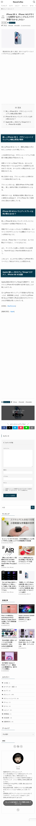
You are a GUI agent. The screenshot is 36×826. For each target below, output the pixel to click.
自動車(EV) (8, 722)
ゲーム (7, 702)
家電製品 (7, 714)
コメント (6, 448)
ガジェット (12, 22)
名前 (5, 470)
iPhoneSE (10, 25)
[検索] (21, 746)
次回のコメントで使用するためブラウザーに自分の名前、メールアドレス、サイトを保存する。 (18, 489)
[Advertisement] (18, 79)
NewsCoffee (18, 2)
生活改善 (8, 718)
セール (7, 706)
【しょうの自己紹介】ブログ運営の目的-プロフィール (18, 803)
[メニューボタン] (2, 2)
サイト (5, 482)
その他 (7, 683)
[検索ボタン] (34, 2)
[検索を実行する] (33, 507)
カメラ (7, 690)
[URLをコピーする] (32, 427)
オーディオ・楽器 (10, 687)
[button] (4, 427)
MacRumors (11, 306)
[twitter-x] (15, 746)
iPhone (5, 25)
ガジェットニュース (11, 698)
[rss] (18, 746)
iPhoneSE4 (17, 25)
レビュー (8, 710)
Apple (12, 311)
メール (5, 476)
